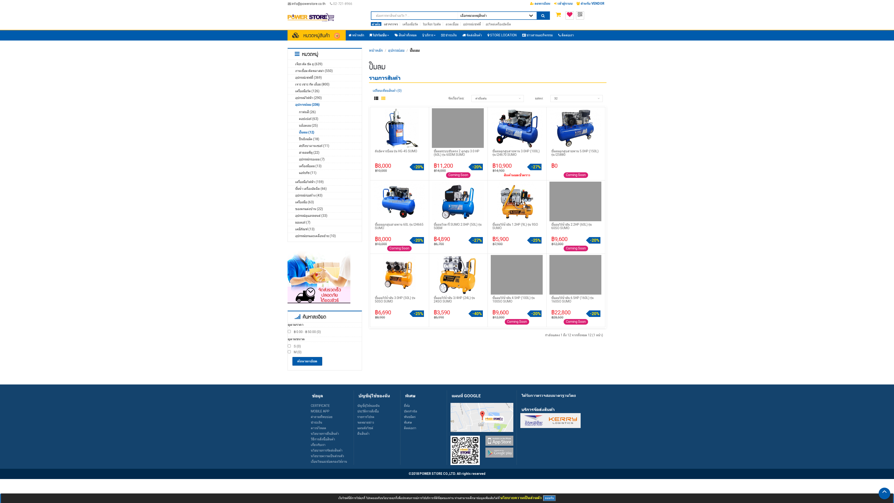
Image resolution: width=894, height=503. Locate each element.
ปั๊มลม (415, 50)
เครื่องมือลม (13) (310, 166)
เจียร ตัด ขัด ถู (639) (308, 64)
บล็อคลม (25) (308, 125)
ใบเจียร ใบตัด (432, 24)
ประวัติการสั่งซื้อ (368, 411)
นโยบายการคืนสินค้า (325, 433)
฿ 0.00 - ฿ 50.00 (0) (307, 332)
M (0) (297, 352)
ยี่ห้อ (407, 406)
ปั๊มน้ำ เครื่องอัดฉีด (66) (311, 188)
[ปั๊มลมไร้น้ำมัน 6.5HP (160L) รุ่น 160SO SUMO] (575, 274)
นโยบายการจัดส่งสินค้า (326, 450)
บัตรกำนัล (410, 411)
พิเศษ (408, 422)
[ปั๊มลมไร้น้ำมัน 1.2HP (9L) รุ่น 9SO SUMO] (517, 201)
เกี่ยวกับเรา (318, 445)
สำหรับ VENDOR (592, 3)
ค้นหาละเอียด (307, 361)
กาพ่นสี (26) (307, 112)
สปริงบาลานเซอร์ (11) (314, 146)
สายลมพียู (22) (309, 152)
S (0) (297, 346)
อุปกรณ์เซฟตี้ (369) (308, 77)
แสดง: (539, 98)
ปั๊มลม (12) (306, 132)
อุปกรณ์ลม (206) (307, 104)
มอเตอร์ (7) (302, 222)
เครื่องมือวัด (410, 24)
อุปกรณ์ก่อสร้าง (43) (308, 195)
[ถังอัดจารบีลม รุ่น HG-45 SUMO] (399, 128)
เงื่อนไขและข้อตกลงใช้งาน (329, 461)
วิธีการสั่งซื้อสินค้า (323, 439)
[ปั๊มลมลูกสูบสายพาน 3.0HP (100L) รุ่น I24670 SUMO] (517, 128)
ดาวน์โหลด (318, 428)
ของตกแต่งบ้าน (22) (309, 209)
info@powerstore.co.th (308, 4)
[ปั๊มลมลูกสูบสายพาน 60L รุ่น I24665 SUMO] (399, 201)
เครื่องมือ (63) (304, 202)
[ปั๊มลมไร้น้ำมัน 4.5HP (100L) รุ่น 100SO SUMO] (517, 274)
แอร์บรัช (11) (307, 173)
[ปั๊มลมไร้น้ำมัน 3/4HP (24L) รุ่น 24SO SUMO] (458, 274)
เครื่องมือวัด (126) (307, 91)
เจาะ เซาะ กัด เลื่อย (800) (312, 84)
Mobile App (320, 411)
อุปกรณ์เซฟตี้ (472, 24)
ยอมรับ (549, 498)
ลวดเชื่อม (452, 24)
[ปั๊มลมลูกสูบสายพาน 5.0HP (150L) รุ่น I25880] (575, 128)
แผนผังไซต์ (365, 428)
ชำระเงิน (316, 422)
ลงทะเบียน (542, 3)
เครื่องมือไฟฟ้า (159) (309, 182)
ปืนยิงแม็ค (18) (309, 139)
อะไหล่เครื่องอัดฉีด (498, 24)
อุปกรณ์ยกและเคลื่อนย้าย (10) (315, 236)
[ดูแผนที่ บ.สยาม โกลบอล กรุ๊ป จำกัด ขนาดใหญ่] (481, 417)
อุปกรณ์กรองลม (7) (312, 159)
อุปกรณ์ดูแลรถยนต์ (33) (311, 216)
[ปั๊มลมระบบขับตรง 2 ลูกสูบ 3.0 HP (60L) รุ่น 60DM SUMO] (458, 128)
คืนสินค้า (363, 433)
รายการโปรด (365, 417)
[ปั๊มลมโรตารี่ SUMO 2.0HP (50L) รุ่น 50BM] (458, 201)
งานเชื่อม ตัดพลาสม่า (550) (314, 71)
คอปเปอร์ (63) (308, 119)
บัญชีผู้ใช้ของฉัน (368, 406)
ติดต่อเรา (410, 428)
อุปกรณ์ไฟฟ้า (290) (308, 98)
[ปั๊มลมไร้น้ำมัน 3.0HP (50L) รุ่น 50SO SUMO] (399, 274)
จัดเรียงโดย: (456, 98)
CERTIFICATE (320, 406)
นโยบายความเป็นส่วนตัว (327, 456)
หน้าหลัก (376, 50)
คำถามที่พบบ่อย (321, 417)
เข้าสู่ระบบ (565, 3)
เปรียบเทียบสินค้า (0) (387, 90)
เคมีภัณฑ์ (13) (305, 229)
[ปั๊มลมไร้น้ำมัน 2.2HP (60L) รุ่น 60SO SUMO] (575, 201)
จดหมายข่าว (365, 422)
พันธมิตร (410, 417)
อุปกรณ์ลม (396, 50)
